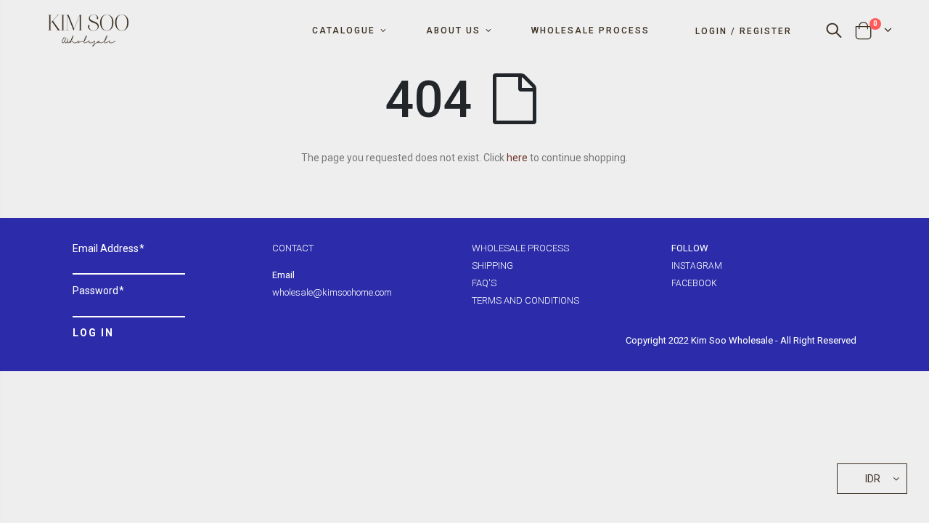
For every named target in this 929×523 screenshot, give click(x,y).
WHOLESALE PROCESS (520, 248)
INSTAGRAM (696, 266)
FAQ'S (484, 282)
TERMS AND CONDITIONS (525, 300)
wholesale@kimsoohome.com (332, 292)
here (517, 157)
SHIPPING (492, 265)
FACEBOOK (694, 283)
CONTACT (293, 248)
